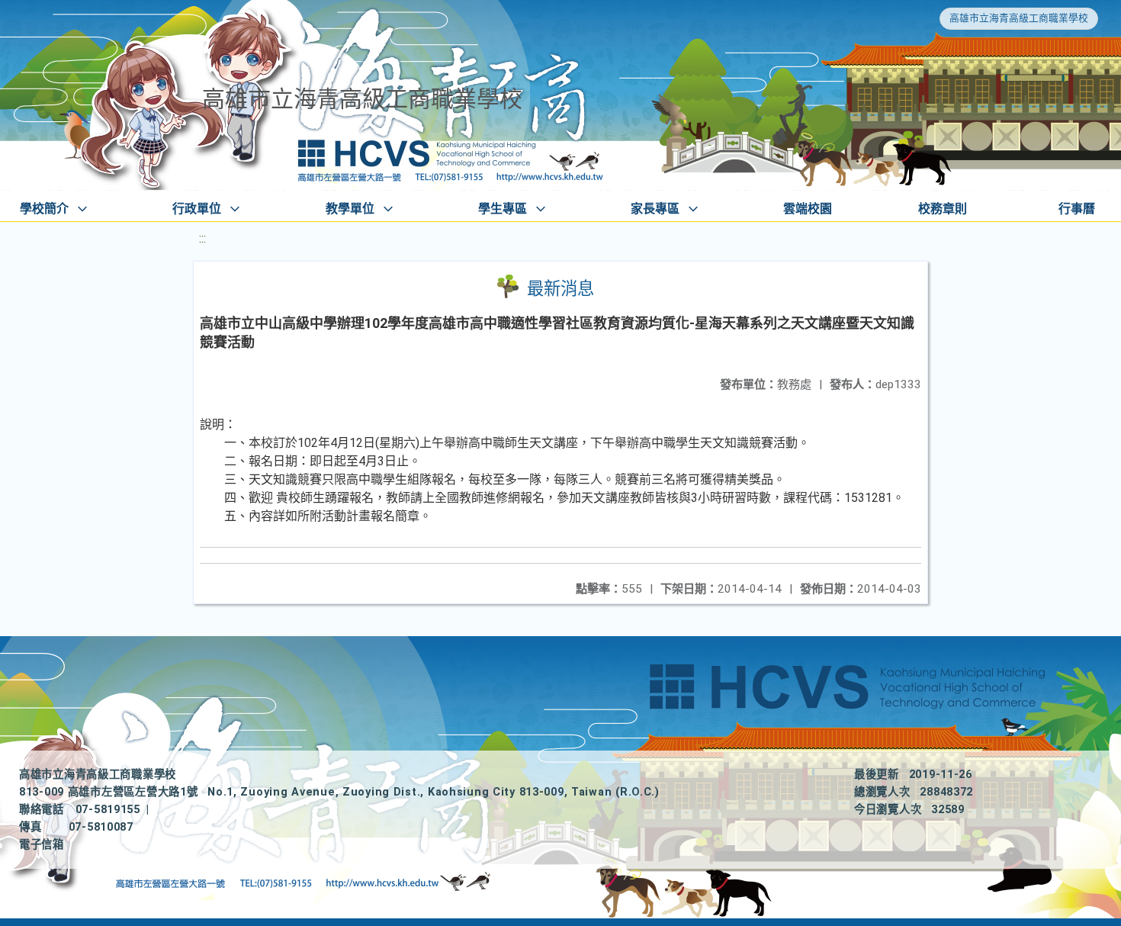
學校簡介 (44, 208)
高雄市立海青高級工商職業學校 (1018, 18)
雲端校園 (807, 208)
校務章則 (942, 208)
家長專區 (655, 208)
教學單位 (350, 208)
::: (202, 238)
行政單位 (196, 208)
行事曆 (1076, 208)
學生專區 (502, 208)
